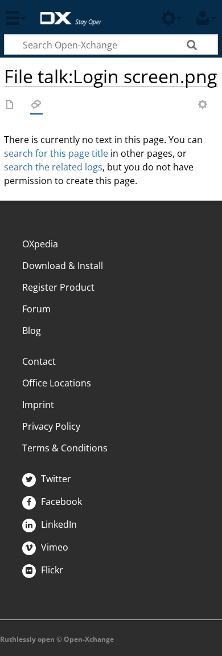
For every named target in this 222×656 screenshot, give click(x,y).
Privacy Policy (51, 426)
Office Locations (56, 383)
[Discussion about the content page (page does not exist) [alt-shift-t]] (36, 105)
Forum (36, 309)
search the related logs (53, 167)
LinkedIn (58, 524)
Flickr (51, 570)
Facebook (60, 501)
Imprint (38, 404)
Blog (31, 330)
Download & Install (62, 265)
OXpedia (40, 244)
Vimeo (53, 547)
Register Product (58, 287)
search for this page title (56, 153)
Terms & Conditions (65, 448)
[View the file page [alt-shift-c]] (10, 105)
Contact (39, 361)
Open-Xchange (66, 13)
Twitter (55, 478)
